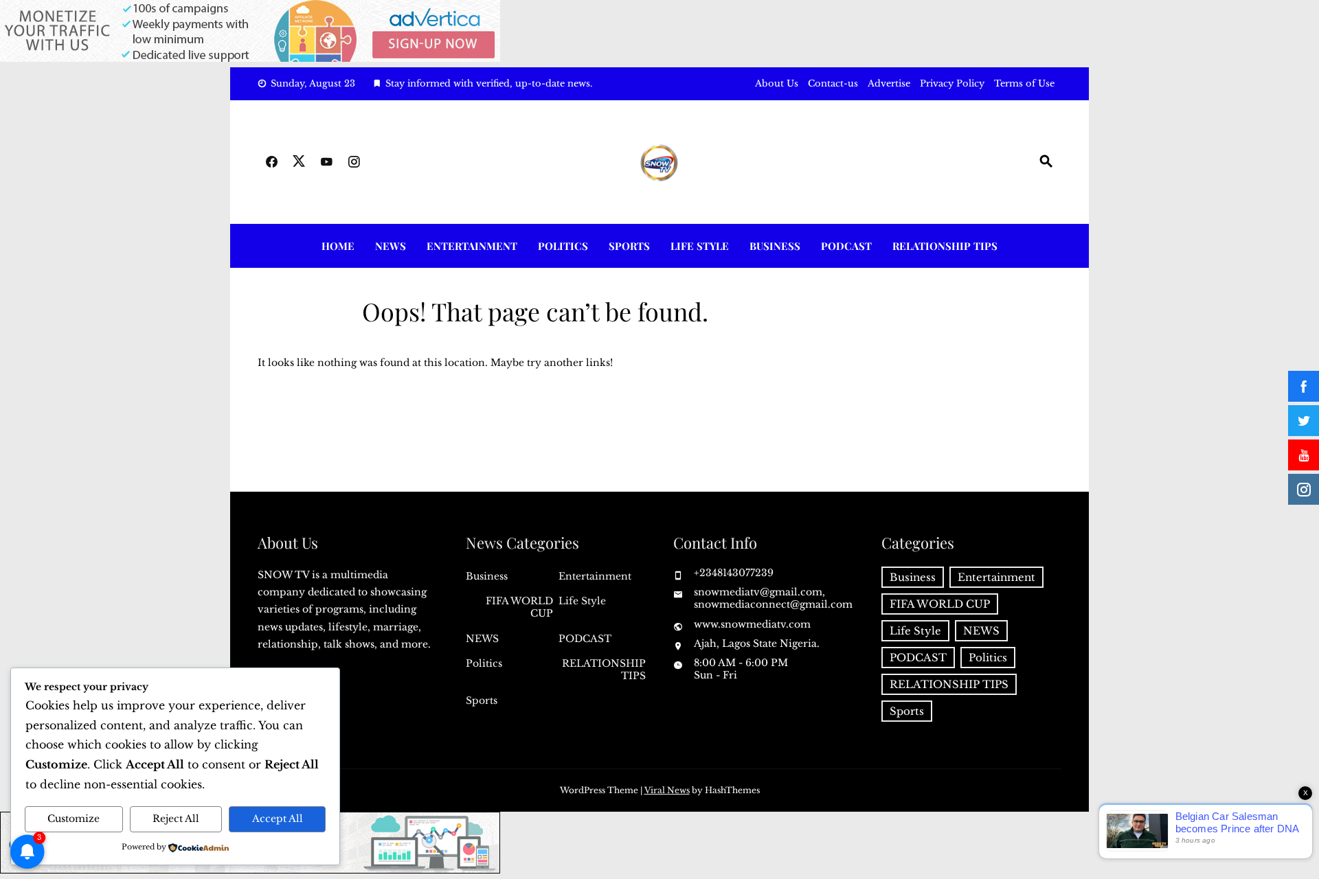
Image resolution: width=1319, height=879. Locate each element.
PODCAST (846, 246)
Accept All (277, 818)
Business (774, 246)
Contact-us (833, 83)
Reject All (176, 818)
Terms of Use (1024, 83)
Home (338, 246)
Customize (73, 818)
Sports (629, 246)
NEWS (390, 246)
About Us (776, 83)
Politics (563, 246)
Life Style (699, 246)
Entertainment (472, 246)
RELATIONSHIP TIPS (944, 246)
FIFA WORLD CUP (519, 607)
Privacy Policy (952, 83)
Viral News (667, 790)
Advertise (889, 83)
